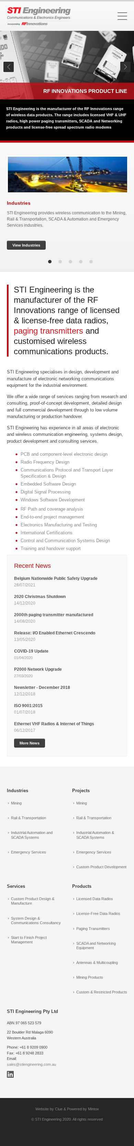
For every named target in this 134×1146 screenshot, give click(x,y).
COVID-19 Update (31, 651)
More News (30, 743)
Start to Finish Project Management (29, 939)
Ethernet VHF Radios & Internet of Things (54, 723)
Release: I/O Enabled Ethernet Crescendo (54, 633)
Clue (59, 1109)
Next (125, 67)
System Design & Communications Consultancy (36, 920)
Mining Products (89, 977)
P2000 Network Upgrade (38, 669)
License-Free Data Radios (98, 913)
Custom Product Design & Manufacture (32, 901)
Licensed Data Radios (94, 899)
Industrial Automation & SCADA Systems (95, 835)
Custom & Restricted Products (101, 992)
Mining (16, 803)
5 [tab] (91, 261)
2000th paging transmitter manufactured (53, 614)
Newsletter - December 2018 (42, 687)
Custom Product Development (101, 867)
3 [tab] (70, 261)
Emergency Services (28, 852)
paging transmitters (48, 330)
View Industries (26, 245)
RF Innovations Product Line (85, 91)
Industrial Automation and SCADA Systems (32, 835)
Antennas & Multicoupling (97, 962)
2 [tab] (60, 261)
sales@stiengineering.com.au (31, 1064)
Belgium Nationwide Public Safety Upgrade (56, 578)
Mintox (93, 1109)
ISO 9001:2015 (28, 705)
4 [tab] (80, 261)
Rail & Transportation (28, 818)
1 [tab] (50, 261)
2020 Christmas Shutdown (40, 596)
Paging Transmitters (93, 929)
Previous (8, 67)
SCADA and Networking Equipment (96, 945)
